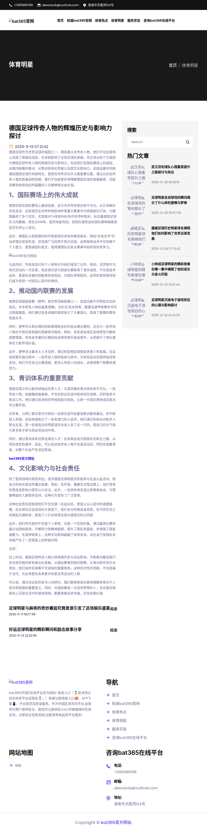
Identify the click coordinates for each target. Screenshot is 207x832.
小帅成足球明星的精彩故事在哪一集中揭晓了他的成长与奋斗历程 (170, 269)
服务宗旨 (133, 20)
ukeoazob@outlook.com (60, 5)
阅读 (113, 608)
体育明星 (117, 20)
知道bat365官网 (79, 20)
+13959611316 (23, 5)
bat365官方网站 (116, 822)
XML (18, 765)
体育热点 (101, 20)
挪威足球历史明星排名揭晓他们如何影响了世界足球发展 (170, 233)
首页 (60, 20)
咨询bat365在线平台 (159, 20)
